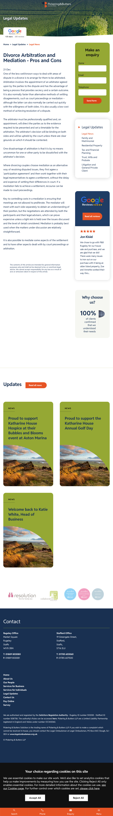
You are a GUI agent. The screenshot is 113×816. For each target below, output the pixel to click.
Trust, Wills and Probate (89, 159)
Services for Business (13, 686)
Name (81, 63)
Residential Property (92, 145)
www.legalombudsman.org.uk (23, 734)
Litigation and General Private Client (90, 167)
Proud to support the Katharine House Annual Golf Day (83, 423)
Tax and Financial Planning (90, 151)
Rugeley (7, 633)
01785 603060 (66, 654)
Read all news (35, 385)
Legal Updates (19, 44)
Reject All (78, 797)
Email (81, 75)
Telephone (83, 87)
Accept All (35, 797)
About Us (8, 678)
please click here (90, 788)
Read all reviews (92, 216)
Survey (6, 705)
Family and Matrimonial (88, 139)
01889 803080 (13, 654)
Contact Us (8, 697)
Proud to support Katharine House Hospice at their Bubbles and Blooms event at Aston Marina (27, 428)
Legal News (34, 44)
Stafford (61, 633)
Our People (8, 682)
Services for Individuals (15, 689)
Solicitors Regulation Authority (53, 715)
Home (6, 44)
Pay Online (8, 701)
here (55, 718)
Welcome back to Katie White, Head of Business (28, 514)
